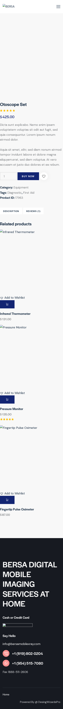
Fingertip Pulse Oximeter (17, 509)
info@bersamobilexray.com (21, 644)
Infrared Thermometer (15, 314)
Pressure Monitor (11, 409)
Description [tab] (11, 211)
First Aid (28, 193)
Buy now (28, 176)
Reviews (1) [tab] (33, 211)
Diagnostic (14, 193)
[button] (44, 176)
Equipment (21, 187)
